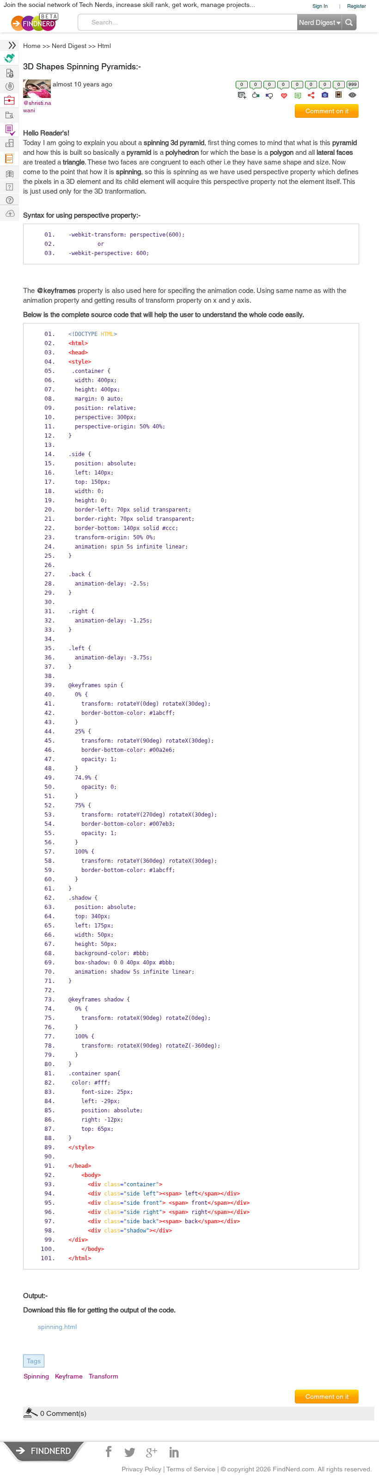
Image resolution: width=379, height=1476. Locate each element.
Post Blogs (9, 213)
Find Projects (9, 114)
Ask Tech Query (9, 199)
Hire (9, 58)
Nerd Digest (69, 45)
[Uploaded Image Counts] (324, 94)
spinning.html (57, 1326)
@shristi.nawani (37, 107)
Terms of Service (190, 1469)
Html (104, 45)
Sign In (320, 6)
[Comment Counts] (296, 94)
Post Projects (9, 72)
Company (9, 143)
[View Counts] (352, 94)
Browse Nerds (9, 85)
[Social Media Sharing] (310, 94)
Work (9, 100)
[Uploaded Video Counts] (338, 94)
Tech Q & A (9, 186)
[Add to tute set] (241, 94)
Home (32, 45)
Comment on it (327, 111)
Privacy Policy (141, 1469)
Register (356, 6)
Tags (34, 1361)
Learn (9, 159)
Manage (9, 129)
